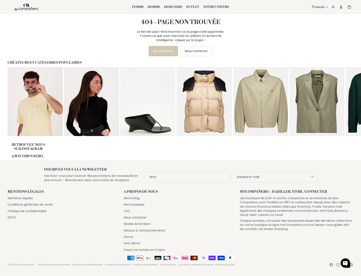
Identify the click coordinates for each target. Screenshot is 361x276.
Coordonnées (168, 264)
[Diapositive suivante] (350, 101)
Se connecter (163, 51)
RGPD (12, 217)
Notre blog (132, 198)
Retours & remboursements (144, 230)
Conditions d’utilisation (118, 264)
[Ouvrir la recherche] (333, 7)
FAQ (127, 211)
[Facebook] (331, 264)
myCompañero (25, 264)
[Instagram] (338, 264)
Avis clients (132, 243)
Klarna (128, 237)
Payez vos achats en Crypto (144, 250)
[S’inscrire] (311, 177)
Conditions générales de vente (30, 204)
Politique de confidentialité (27, 211)
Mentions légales (224, 264)
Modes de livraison (137, 224)
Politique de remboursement (54, 264)
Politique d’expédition (146, 264)
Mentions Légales (20, 198)
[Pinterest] (351, 264)
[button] (345, 263)
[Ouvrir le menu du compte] (341, 7)
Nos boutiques (134, 204)
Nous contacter (196, 51)
